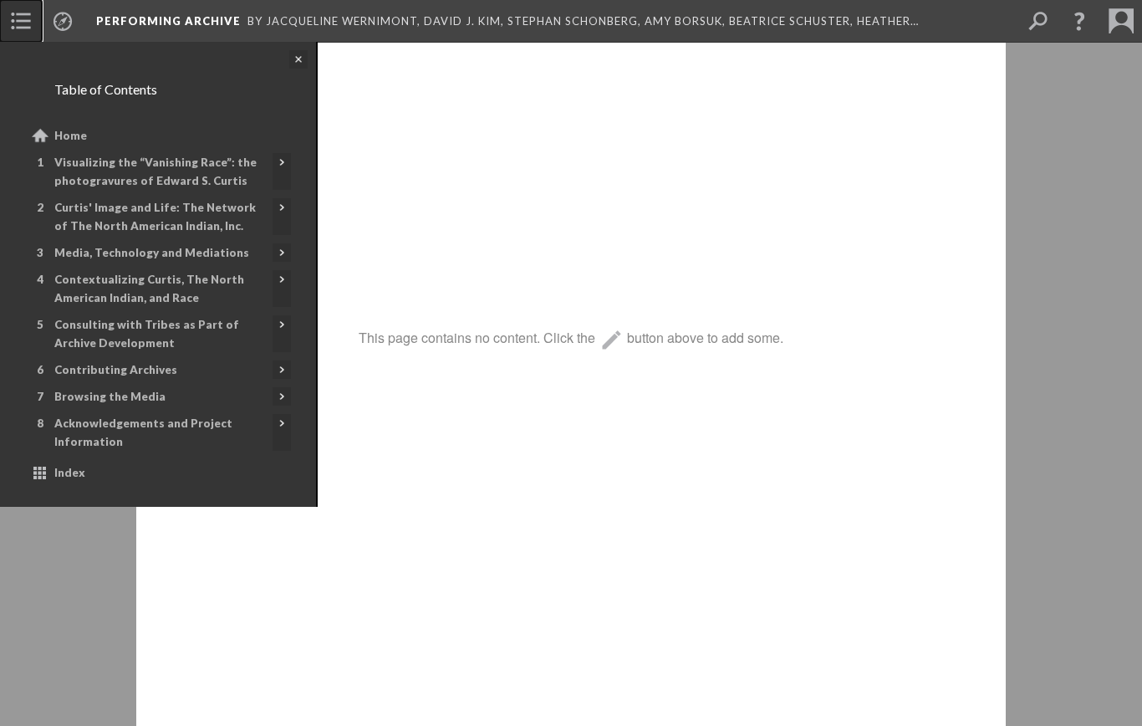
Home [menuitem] (70, 135)
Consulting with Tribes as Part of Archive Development (146, 334)
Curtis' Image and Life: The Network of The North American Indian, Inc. (155, 217)
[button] (1079, 21)
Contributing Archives (115, 369)
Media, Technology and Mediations (151, 252)
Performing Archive (168, 21)
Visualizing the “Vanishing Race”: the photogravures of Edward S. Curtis (155, 171)
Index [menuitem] (69, 472)
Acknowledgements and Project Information (143, 432)
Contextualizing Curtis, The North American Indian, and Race (149, 288)
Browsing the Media (110, 396)
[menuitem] (21, 21)
